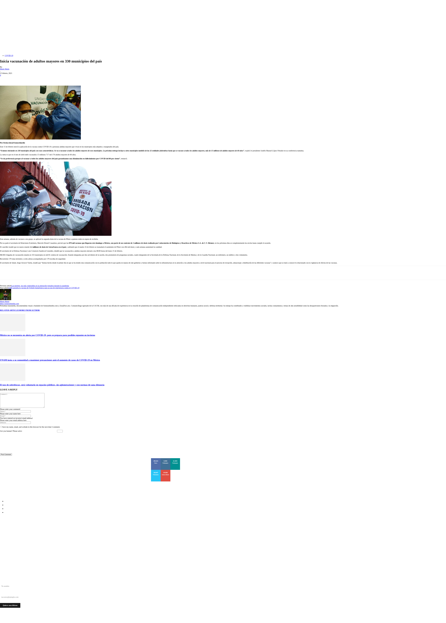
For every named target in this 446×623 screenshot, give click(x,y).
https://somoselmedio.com (9, 304)
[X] (12, 79)
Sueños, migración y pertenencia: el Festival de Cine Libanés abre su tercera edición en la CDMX (48, 539)
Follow (165, 459)
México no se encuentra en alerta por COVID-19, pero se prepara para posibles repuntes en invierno (47, 335)
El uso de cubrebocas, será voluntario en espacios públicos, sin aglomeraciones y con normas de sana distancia (52, 385)
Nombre (3, 582)
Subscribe (165, 471)
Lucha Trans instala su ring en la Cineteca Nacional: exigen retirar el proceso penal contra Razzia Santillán (54, 531)
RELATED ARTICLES (9, 310)
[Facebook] (4, 79)
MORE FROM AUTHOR (29, 310)
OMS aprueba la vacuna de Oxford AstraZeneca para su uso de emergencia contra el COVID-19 (43, 288)
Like (156, 459)
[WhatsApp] (29, 79)
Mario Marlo (4, 69)
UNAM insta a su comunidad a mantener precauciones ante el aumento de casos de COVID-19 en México (50, 360)
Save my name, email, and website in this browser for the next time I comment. (31, 427)
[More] (37, 78)
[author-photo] (5, 299)
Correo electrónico (6, 593)
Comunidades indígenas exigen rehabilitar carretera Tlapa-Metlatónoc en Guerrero (43, 527)
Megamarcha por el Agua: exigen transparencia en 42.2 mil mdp (32, 535)
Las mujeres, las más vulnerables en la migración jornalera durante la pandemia (40, 286)
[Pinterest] (20, 79)
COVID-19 (9, 56)
